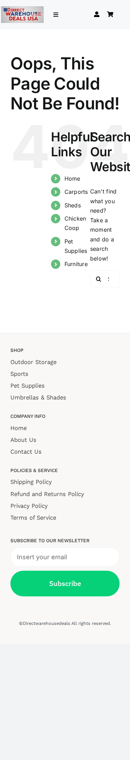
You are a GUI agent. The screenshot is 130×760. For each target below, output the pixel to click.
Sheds (72, 205)
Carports (76, 191)
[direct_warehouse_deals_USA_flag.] (22, 9)
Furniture (76, 264)
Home (72, 178)
